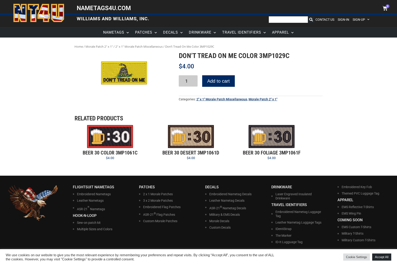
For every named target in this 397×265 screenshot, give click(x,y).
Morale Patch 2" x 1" (99, 46)
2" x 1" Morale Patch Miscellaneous (139, 46)
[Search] (311, 19)
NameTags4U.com (104, 8)
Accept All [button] (381, 257)
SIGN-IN (343, 19)
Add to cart (218, 81)
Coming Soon (350, 220)
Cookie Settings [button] (356, 257)
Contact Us (324, 19)
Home (78, 46)
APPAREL (280, 32)
